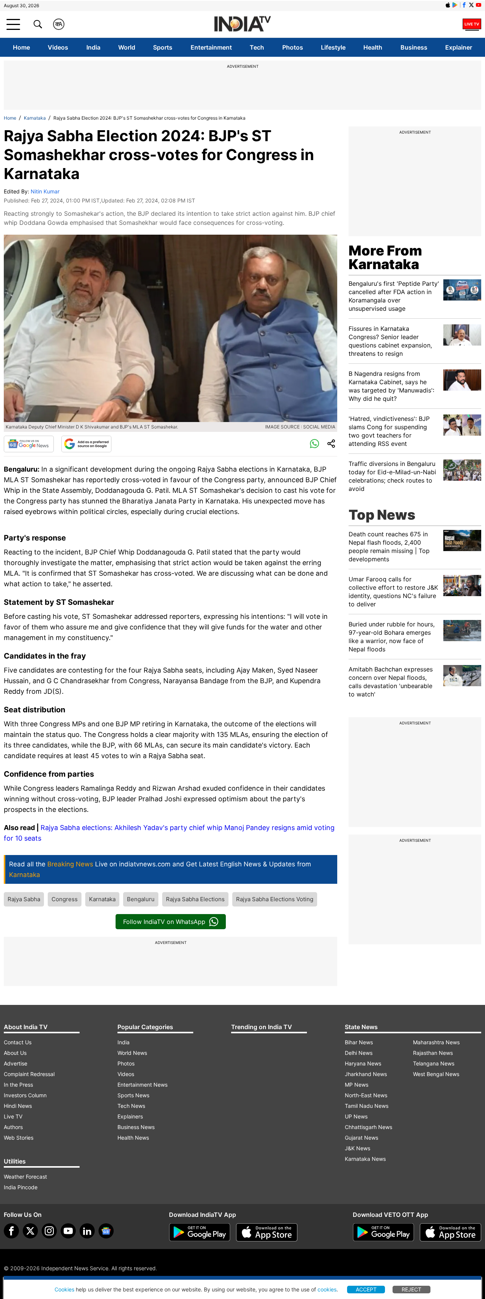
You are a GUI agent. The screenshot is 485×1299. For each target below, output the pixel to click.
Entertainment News (142, 1084)
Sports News (133, 1095)
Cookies (64, 1289)
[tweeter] (30, 1230)
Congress (65, 899)
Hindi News (18, 1106)
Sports (162, 47)
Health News (133, 1137)
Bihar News (359, 1042)
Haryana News (363, 1063)
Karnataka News (365, 1159)
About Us (15, 1053)
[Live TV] (472, 24)
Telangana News (433, 1063)
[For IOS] (450, 1232)
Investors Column (25, 1095)
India (93, 47)
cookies (327, 1289)
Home (21, 47)
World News (132, 1053)
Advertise (15, 1063)
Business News (136, 1127)
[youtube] (68, 1230)
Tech (257, 47)
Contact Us (17, 1042)
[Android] (455, 5)
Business (414, 47)
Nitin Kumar (45, 191)
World (126, 47)
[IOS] (448, 5)
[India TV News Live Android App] (199, 1232)
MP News (356, 1084)
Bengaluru (141, 899)
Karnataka (35, 118)
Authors (13, 1127)
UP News (356, 1116)
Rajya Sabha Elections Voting (274, 899)
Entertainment (211, 47)
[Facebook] (11, 1230)
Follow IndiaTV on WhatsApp (164, 921)
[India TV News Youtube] (478, 5)
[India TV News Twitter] (471, 5)
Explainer (458, 47)
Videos (58, 47)
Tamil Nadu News (366, 1106)
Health (372, 47)
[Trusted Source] (86, 444)
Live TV (13, 1116)
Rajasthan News (433, 1053)
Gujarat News (361, 1137)
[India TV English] (242, 24)
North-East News (366, 1095)
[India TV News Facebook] (464, 5)
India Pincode (21, 1187)
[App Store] (266, 1232)
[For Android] (383, 1232)
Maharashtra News (436, 1042)
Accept (366, 1289)
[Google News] (29, 444)
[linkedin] (87, 1230)
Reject (411, 1289)
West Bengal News (436, 1074)
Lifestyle (333, 47)
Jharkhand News (366, 1074)
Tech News (131, 1106)
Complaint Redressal (29, 1074)
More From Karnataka (385, 257)
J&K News (357, 1148)
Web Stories (18, 1137)
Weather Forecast (25, 1176)
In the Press (18, 1084)
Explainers (130, 1116)
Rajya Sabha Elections (195, 899)
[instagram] (49, 1230)
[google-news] (106, 1230)
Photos (292, 47)
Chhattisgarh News (368, 1127)
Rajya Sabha (24, 899)
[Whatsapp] (314, 444)
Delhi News (358, 1053)
